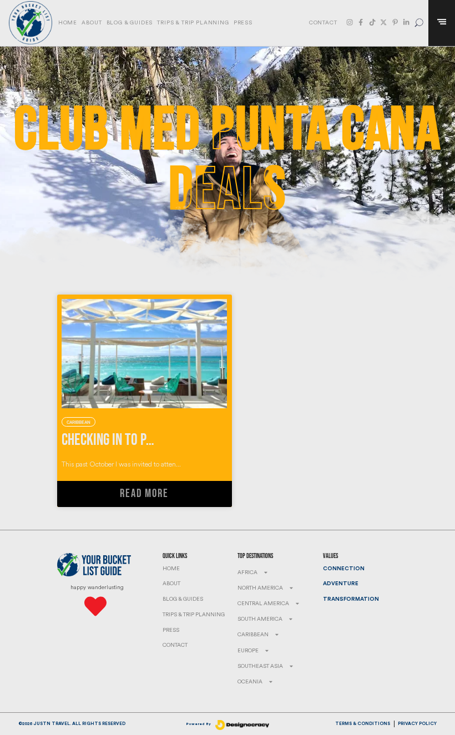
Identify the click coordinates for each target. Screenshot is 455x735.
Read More (144, 493)
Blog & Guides (130, 23)
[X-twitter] (383, 22)
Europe (248, 650)
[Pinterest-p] (395, 22)
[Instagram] (349, 22)
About (92, 23)
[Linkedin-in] (406, 22)
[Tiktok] (372, 22)
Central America (263, 603)
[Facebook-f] (360, 22)
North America (260, 588)
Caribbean (253, 634)
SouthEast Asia (260, 666)
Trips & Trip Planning (193, 23)
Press (243, 23)
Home (67, 23)
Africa (247, 572)
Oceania (249, 682)
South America (259, 619)
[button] (419, 23)
